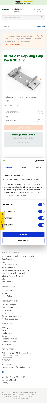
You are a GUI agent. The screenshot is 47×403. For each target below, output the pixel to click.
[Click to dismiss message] (42, 36)
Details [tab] (23, 167)
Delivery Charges (9, 305)
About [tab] (38, 167)
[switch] (41, 211)
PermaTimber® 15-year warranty (15, 270)
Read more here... (14, 44)
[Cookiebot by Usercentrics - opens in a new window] (34, 161)
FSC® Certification (9, 265)
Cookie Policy (7, 313)
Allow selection (23, 240)
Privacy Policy (7, 310)
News (4, 262)
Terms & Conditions (10, 307)
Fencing (5, 327)
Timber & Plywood (9, 339)
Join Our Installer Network (12, 276)
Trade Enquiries (8, 290)
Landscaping (7, 333)
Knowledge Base (8, 282)
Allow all (23, 234)
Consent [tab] (8, 167)
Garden (5, 336)
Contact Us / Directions (11, 316)
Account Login (8, 293)
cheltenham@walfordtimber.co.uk (16, 367)
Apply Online (7, 296)
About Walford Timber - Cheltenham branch (20, 256)
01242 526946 (7, 364)
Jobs (3, 279)
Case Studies (7, 259)
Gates (4, 330)
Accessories (6, 344)
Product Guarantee (10, 319)
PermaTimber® (8, 267)
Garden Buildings (9, 341)
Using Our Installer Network (13, 273)
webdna (25, 398)
